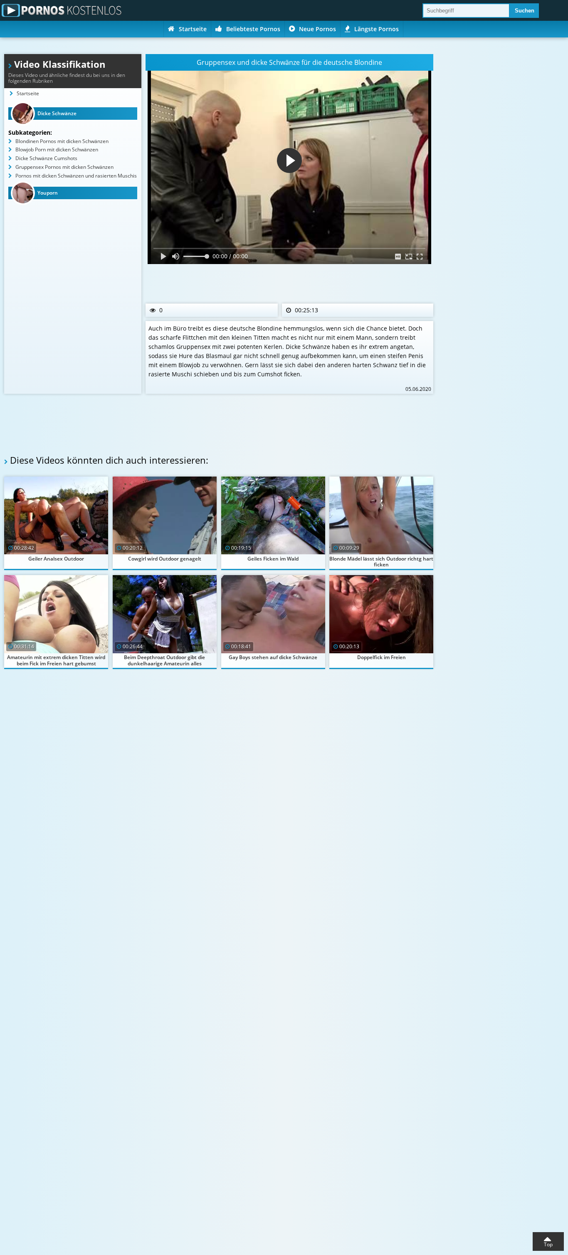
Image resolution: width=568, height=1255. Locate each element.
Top (548, 1244)
